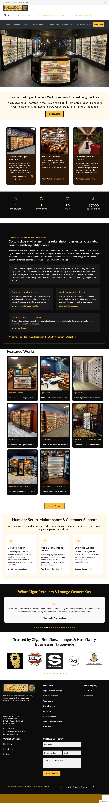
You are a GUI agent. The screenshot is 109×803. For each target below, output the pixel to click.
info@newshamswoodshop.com (16, 731)
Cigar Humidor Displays (52, 691)
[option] (15, 659)
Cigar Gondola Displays (52, 721)
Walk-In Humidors (50, 696)
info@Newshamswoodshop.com (52, 15)
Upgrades (47, 726)
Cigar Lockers (48, 701)
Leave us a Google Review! (76, 787)
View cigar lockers (19, 328)
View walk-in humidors (68, 306)
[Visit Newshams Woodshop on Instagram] (93, 787)
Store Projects (49, 706)
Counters (47, 711)
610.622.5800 (25, 15)
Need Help (7, 744)
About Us (88, 691)
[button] (34, 627)
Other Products (49, 716)
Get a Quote (8, 749)
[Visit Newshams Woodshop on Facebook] (89, 787)
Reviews (6, 754)
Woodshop (88, 696)
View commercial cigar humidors (25, 306)
